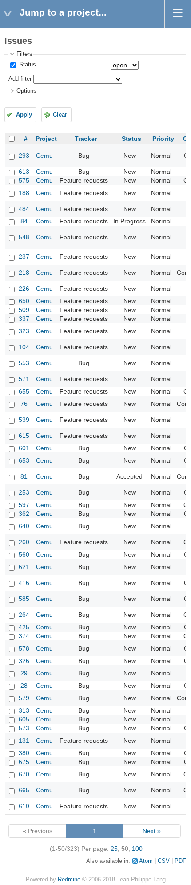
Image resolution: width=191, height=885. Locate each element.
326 (24, 660)
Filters (24, 54)
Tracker (86, 138)
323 (24, 331)
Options (26, 91)
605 (24, 719)
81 (24, 476)
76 (24, 403)
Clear (60, 115)
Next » (152, 830)
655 (24, 391)
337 (24, 318)
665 (24, 790)
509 (24, 309)
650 (24, 300)
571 (24, 378)
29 (24, 673)
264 (24, 614)
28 (24, 685)
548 (24, 237)
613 (24, 171)
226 (24, 288)
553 (24, 362)
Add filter (20, 79)
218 (24, 272)
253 (24, 492)
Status (26, 65)
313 (24, 710)
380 (24, 752)
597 (24, 504)
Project (46, 138)
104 (24, 347)
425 (24, 627)
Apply (24, 115)
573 (24, 728)
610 (24, 806)
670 (24, 774)
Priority (163, 138)
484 (24, 208)
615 (24, 435)
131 (24, 740)
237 (24, 256)
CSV (164, 861)
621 (24, 566)
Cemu (44, 155)
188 (24, 192)
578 (24, 648)
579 (24, 698)
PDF (180, 861)
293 (24, 155)
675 (24, 761)
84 (24, 221)
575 (24, 180)
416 (24, 582)
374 (24, 635)
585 (24, 598)
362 (24, 513)
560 (24, 554)
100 (137, 848)
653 (24, 460)
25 (114, 848)
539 (24, 419)
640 (24, 526)
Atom (146, 861)
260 (24, 542)
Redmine (69, 880)
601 (24, 448)
